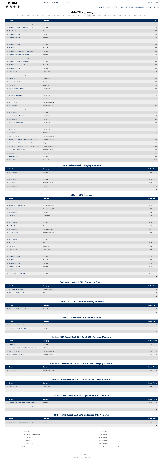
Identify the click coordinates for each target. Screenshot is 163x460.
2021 (43, 15)
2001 (145, 15)
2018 (58, 15)
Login (85, 454)
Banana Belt (12, 153)
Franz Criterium (13, 71)
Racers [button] (101, 7)
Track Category (103, 443)
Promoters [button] (119, 7)
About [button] (149, 7)
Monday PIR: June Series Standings (17, 109)
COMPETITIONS (66, 2)
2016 (69, 15)
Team (28, 437)
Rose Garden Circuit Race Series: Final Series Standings (22, 139)
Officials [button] (129, 7)
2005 (125, 15)
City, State (27, 434)
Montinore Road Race (14, 136)
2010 (99, 15)
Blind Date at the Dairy (14, 34)
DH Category (104, 434)
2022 (38, 15)
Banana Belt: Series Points (15, 156)
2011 (94, 15)
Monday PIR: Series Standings (16, 82)
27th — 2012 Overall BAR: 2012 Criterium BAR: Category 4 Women (81, 363)
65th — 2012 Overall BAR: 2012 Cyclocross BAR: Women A (81, 414)
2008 (109, 15)
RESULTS (47, 2)
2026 (18, 15)
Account (79, 454)
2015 (74, 15)
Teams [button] (109, 7)
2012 (89, 15)
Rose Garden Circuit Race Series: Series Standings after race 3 (24, 143)
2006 (120, 15)
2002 (140, 15)
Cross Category (103, 437)
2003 (135, 15)
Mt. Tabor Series (13, 92)
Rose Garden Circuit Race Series (17, 149)
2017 (63, 15)
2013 (84, 15)
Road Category (103, 440)
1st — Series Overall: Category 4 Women (81, 165)
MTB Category (103, 431)
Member (105, 446)
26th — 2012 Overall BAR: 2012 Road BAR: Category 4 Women (81, 337)
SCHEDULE (55, 2)
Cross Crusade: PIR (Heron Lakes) (17, 31)
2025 (23, 15)
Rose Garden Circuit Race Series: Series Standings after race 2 (24, 146)
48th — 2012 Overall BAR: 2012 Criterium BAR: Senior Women (81, 379)
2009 (104, 15)
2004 (130, 15)
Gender (28, 440)
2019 (53, 15)
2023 (33, 15)
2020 (48, 15)
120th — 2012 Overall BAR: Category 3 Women (81, 301)
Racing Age (27, 431)
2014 (79, 15)
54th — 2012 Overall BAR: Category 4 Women (81, 282)
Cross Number (26, 450)
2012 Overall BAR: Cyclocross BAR (17, 309)
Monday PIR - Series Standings (16, 115)
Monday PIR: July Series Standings (17, 75)
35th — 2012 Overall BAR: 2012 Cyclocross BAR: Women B (81, 395)
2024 (28, 15)
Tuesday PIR (12, 78)
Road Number (26, 446)
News (156, 7)
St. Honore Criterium (14, 102)
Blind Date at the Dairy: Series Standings (19, 54)
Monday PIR (12, 98)
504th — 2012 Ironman (81, 195)
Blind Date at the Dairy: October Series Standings (21, 24)
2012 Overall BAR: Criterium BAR (17, 293)
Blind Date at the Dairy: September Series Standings (22, 51)
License (27, 443)
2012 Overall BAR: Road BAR (16, 289)
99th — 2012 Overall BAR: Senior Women (81, 317)
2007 (114, 15)
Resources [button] (139, 7)
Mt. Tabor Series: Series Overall (16, 354)
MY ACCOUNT (153, 2)
